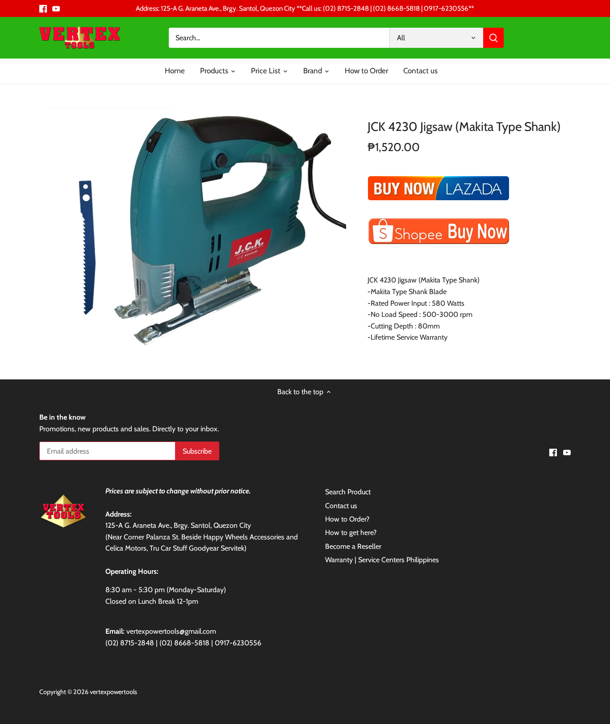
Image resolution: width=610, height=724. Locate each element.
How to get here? (350, 532)
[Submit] (494, 38)
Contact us (341, 505)
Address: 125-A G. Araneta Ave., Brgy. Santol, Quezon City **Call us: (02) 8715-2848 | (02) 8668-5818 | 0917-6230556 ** (305, 8)
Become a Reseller (353, 546)
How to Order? (347, 519)
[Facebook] (43, 8)
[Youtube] (56, 8)
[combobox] (279, 38)
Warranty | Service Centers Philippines (382, 560)
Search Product (348, 492)
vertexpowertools (113, 692)
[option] (196, 229)
